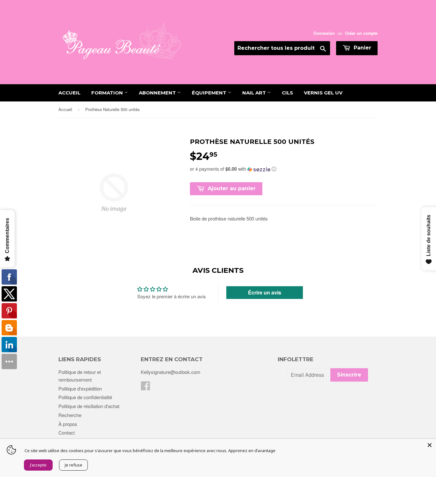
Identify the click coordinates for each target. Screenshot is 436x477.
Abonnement (158, 93)
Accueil (69, 93)
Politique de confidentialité (85, 397)
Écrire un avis (264, 292)
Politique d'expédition (80, 388)
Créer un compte (361, 33)
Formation (107, 93)
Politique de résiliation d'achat (88, 406)
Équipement (210, 93)
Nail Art (254, 93)
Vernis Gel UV (323, 93)
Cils (287, 93)
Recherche (69, 415)
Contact (66, 432)
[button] (284, 168)
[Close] (429, 445)
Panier (361, 48)
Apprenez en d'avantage (251, 450)
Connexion (324, 33)
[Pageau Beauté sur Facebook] (145, 387)
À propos (67, 424)
